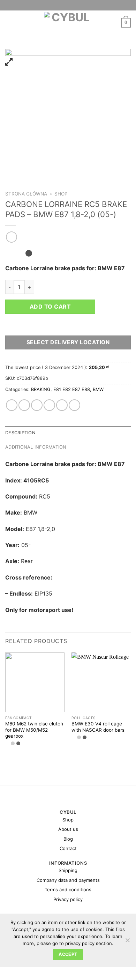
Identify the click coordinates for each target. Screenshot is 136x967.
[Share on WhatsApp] (11, 405)
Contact (68, 848)
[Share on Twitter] (37, 405)
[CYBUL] (68, 22)
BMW (98, 389)
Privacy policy (68, 899)
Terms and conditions (68, 889)
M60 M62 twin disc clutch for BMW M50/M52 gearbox (34, 730)
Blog (68, 839)
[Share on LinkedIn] (74, 405)
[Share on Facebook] (24, 405)
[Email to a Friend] (49, 405)
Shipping (68, 870)
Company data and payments (68, 880)
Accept (68, 954)
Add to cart (50, 306)
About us (68, 829)
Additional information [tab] (36, 447)
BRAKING (41, 389)
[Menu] (9, 22)
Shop (61, 194)
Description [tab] (20, 432)
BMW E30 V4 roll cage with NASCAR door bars (97, 727)
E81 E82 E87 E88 (71, 389)
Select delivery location (68, 342)
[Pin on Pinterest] (62, 405)
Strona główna (26, 194)
